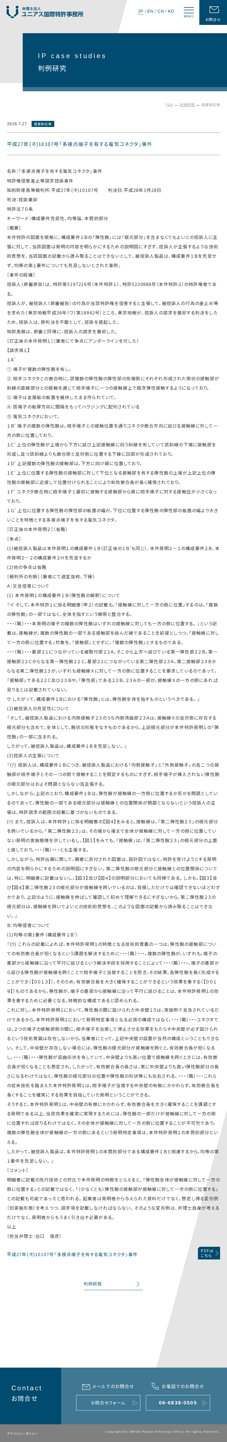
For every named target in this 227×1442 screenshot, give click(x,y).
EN (150, 11)
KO (171, 11)
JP (140, 11)
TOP (169, 104)
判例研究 (187, 104)
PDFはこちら (207, 1253)
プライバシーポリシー (22, 1433)
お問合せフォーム (108, 1402)
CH (161, 11)
